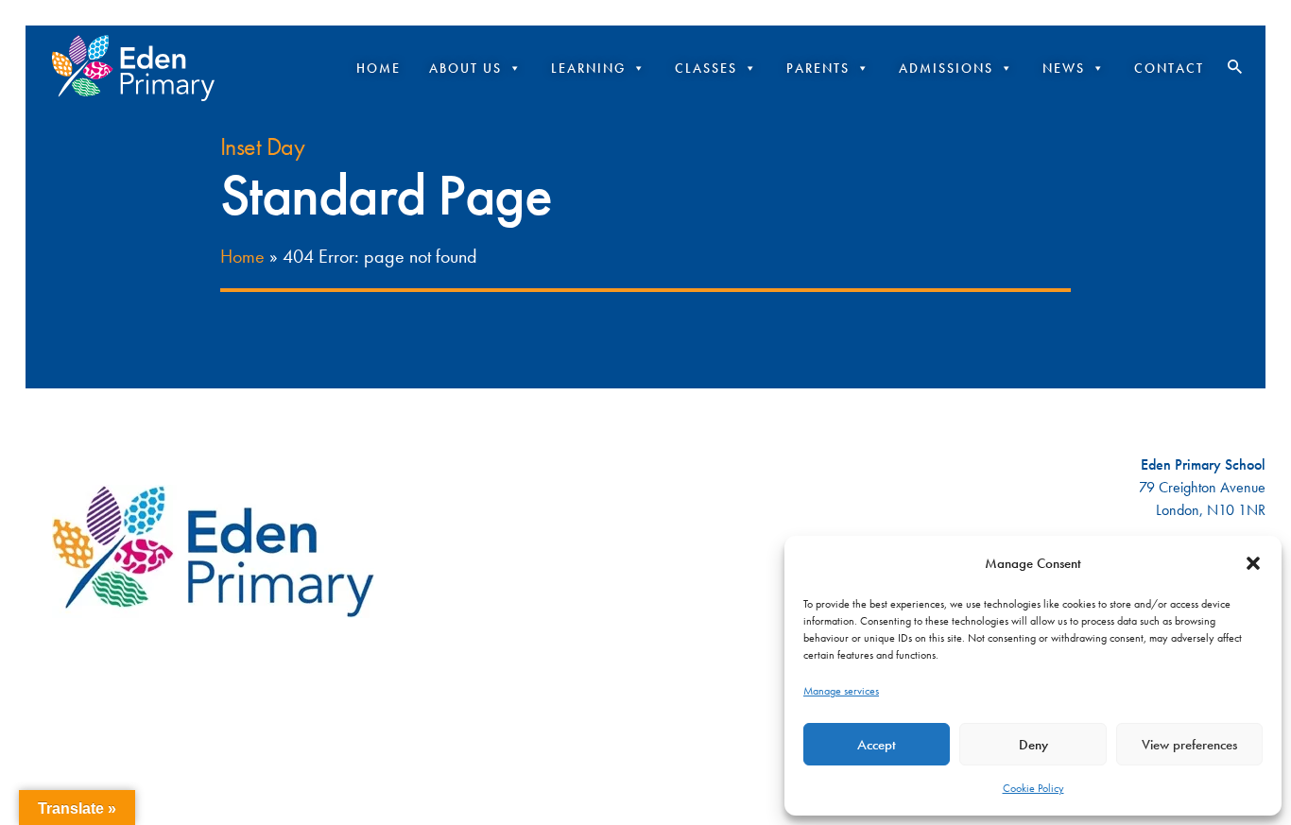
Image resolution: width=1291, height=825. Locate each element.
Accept (876, 744)
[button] (1253, 563)
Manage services (841, 690)
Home (378, 68)
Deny (1033, 744)
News (1063, 68)
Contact (1169, 68)
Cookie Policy (1033, 788)
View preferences (1189, 744)
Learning (588, 68)
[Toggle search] (1235, 67)
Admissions (946, 68)
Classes (706, 68)
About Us (465, 68)
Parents (818, 68)
